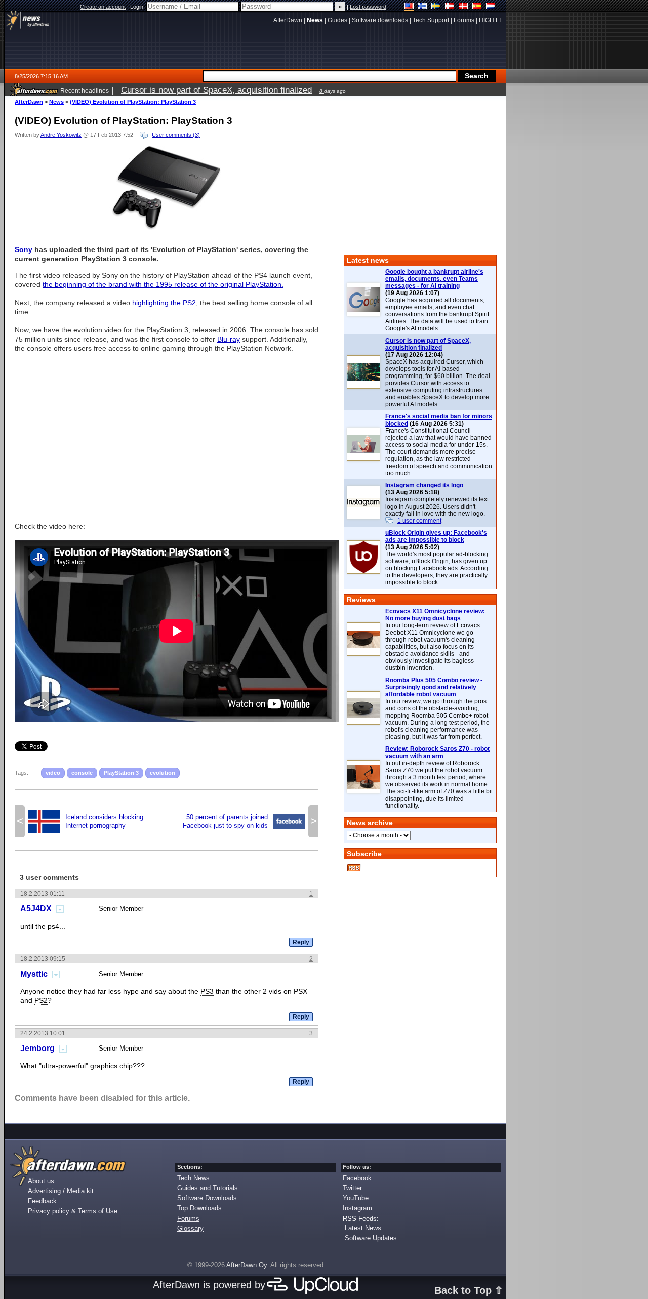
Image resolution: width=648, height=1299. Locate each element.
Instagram (357, 1208)
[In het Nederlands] (491, 7)
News (56, 102)
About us (41, 1181)
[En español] (477, 7)
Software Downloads (207, 1198)
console (82, 773)
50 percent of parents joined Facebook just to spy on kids (244, 821)
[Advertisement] (166, 433)
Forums (188, 1218)
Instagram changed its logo (424, 485)
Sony (23, 249)
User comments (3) (176, 135)
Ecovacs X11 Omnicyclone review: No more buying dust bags (435, 615)
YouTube (356, 1198)
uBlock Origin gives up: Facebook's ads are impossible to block (436, 536)
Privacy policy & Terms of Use (72, 1211)
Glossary (190, 1228)
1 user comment (419, 520)
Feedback (42, 1201)
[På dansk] (463, 7)
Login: (138, 7)
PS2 (41, 1000)
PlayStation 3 (121, 773)
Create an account (103, 7)
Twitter (352, 1188)
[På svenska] (436, 7)
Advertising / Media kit (61, 1191)
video (53, 773)
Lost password (368, 7)
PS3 (207, 991)
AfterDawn (29, 102)
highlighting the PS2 (164, 303)
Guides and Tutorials (207, 1188)
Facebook (357, 1178)
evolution (162, 773)
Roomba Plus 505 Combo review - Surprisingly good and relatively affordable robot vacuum (433, 687)
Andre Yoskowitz (61, 135)
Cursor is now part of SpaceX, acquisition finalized (428, 344)
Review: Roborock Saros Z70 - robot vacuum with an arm (437, 752)
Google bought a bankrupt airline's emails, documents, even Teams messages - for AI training (434, 278)
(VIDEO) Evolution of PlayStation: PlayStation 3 (133, 102)
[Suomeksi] (422, 7)
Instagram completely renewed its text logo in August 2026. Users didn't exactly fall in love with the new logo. (437, 506)
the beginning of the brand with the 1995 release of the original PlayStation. (163, 284)
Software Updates (371, 1238)
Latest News (363, 1228)
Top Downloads (199, 1208)
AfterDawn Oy (246, 1265)
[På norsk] (450, 7)
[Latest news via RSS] (354, 868)
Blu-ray (228, 339)
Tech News (193, 1178)
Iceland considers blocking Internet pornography (85, 821)
